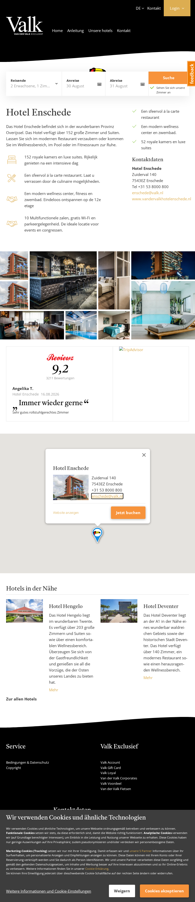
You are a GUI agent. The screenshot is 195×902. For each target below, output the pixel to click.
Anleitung (75, 30)
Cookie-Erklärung (96, 869)
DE (138, 8)
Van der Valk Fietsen (116, 788)
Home (57, 30)
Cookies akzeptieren (164, 890)
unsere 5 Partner (140, 851)
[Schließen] (144, 455)
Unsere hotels (100, 30)
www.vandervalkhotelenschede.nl (161, 198)
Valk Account (110, 762)
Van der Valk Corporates (119, 778)
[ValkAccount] (24, 28)
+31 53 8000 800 (153, 186)
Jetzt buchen (128, 512)
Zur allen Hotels (21, 698)
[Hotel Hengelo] (24, 646)
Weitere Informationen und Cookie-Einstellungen (48, 891)
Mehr (53, 689)
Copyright (13, 767)
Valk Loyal (108, 772)
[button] (98, 535)
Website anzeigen (66, 513)
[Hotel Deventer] (119, 640)
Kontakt (154, 8)
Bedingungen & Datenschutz (27, 762)
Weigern (122, 890)
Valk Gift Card (111, 767)
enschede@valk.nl (147, 192)
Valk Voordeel (111, 783)
